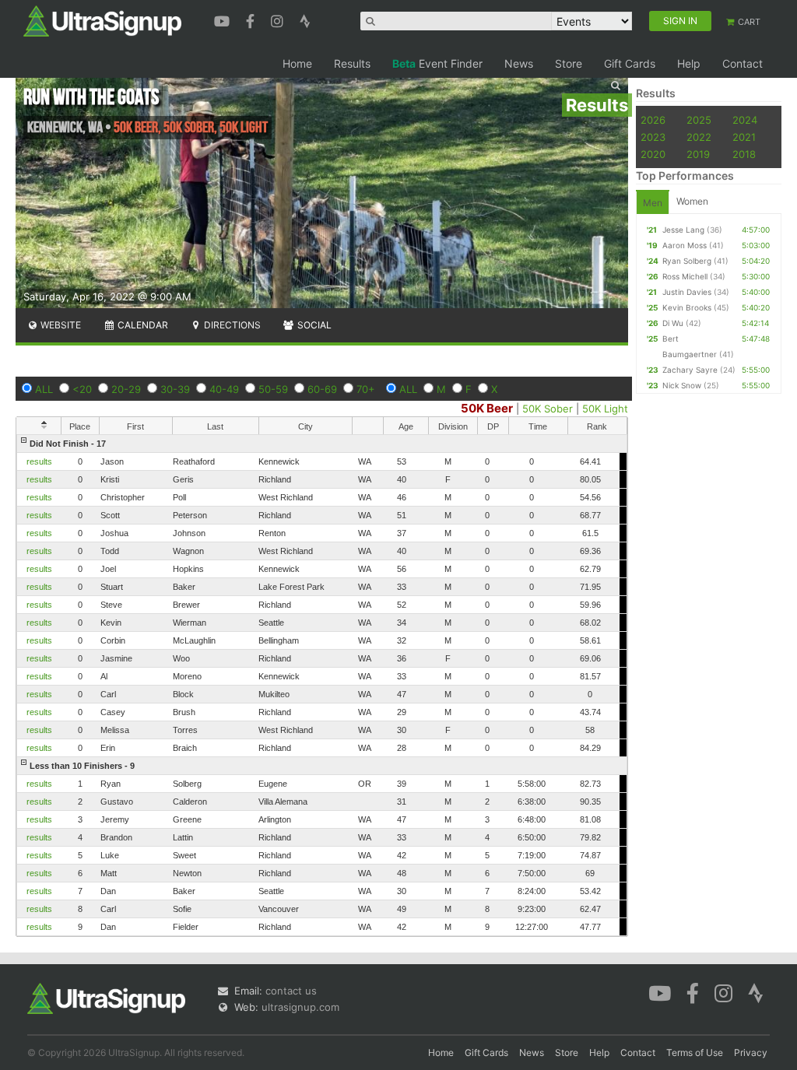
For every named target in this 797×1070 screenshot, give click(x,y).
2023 (653, 137)
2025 (698, 120)
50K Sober (547, 408)
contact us (291, 990)
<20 (82, 389)
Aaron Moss (684, 245)
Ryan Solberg (686, 260)
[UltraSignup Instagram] (279, 19)
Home (297, 63)
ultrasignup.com (300, 1007)
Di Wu (672, 323)
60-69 (322, 389)
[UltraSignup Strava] (305, 19)
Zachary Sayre (690, 369)
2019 (698, 154)
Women (692, 201)
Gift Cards (629, 63)
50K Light (605, 408)
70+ (365, 389)
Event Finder (437, 63)
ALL (44, 389)
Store (568, 63)
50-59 (273, 389)
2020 (653, 154)
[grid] (321, 685)
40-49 (224, 389)
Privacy (750, 1052)
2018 (744, 154)
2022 (698, 137)
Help (688, 63)
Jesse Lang (683, 229)
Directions (231, 325)
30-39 (175, 389)
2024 (744, 120)
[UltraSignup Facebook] (252, 19)
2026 (653, 120)
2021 (744, 137)
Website (59, 325)
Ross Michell (684, 276)
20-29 (126, 389)
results (39, 461)
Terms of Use (694, 1052)
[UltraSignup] (102, 20)
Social (313, 325)
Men (652, 203)
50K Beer (487, 408)
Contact (742, 63)
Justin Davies (686, 291)
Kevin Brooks (686, 307)
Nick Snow (681, 385)
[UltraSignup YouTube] (224, 19)
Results (352, 63)
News (518, 63)
